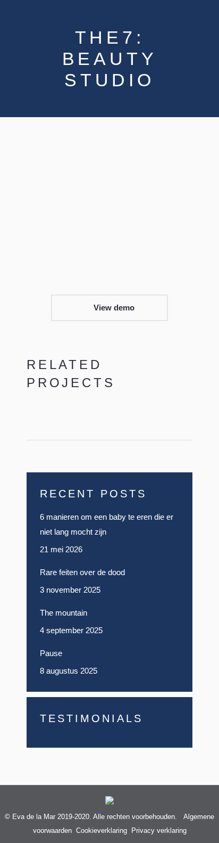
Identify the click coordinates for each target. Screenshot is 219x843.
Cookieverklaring (101, 830)
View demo (112, 307)
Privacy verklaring (159, 830)
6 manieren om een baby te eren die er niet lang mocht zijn (106, 524)
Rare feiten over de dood (83, 572)
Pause (51, 653)
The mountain (63, 612)
